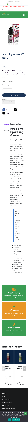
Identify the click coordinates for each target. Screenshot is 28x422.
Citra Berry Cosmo (20, 367)
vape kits (16, 195)
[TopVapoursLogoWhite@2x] (5, 14)
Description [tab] (6, 124)
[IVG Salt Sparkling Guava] (14, 34)
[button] (3, 368)
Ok (10, 419)
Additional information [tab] (6, 129)
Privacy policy (16, 419)
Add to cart (14, 95)
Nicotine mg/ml (6, 85)
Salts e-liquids (16, 172)
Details (11, 384)
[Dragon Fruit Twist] (8, 357)
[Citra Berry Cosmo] (20, 357)
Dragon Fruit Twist (8, 367)
